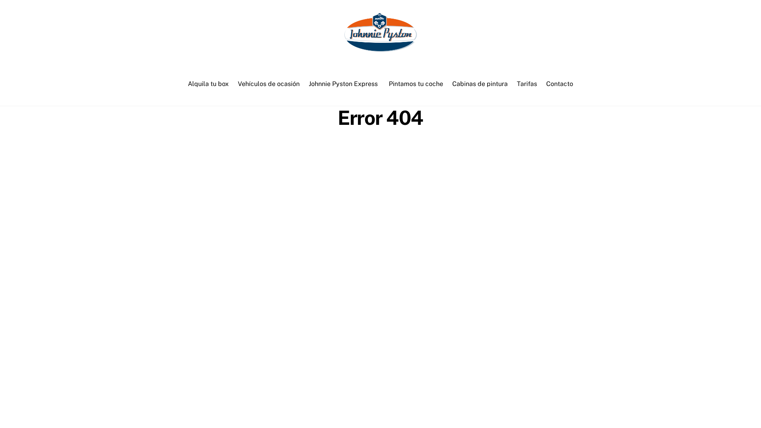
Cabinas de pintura (480, 84)
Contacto (559, 84)
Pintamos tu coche (416, 84)
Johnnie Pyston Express (343, 84)
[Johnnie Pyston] (380, 48)
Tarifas (527, 84)
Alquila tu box (208, 84)
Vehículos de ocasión (269, 84)
